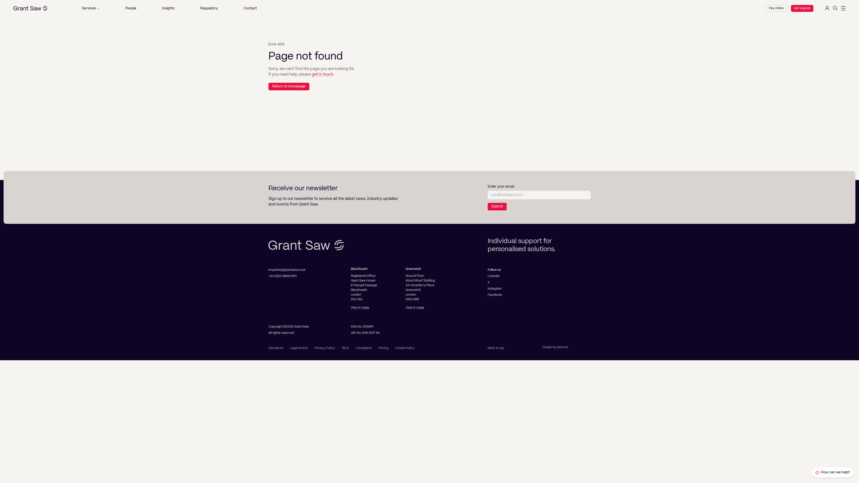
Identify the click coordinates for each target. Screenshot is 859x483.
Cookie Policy (405, 348)
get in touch (322, 74)
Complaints (364, 348)
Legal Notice (299, 348)
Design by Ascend (555, 347)
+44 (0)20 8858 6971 (282, 276)
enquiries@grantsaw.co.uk (287, 269)
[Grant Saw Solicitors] (30, 8)
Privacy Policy (325, 348)
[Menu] (843, 8)
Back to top (496, 348)
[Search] (835, 8)
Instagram (495, 288)
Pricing (383, 348)
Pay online (776, 8)
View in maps (360, 307)
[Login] (827, 8)
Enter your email (501, 187)
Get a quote (802, 8)
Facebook (495, 295)
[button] (91, 8)
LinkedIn (494, 276)
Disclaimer (275, 348)
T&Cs (345, 348)
